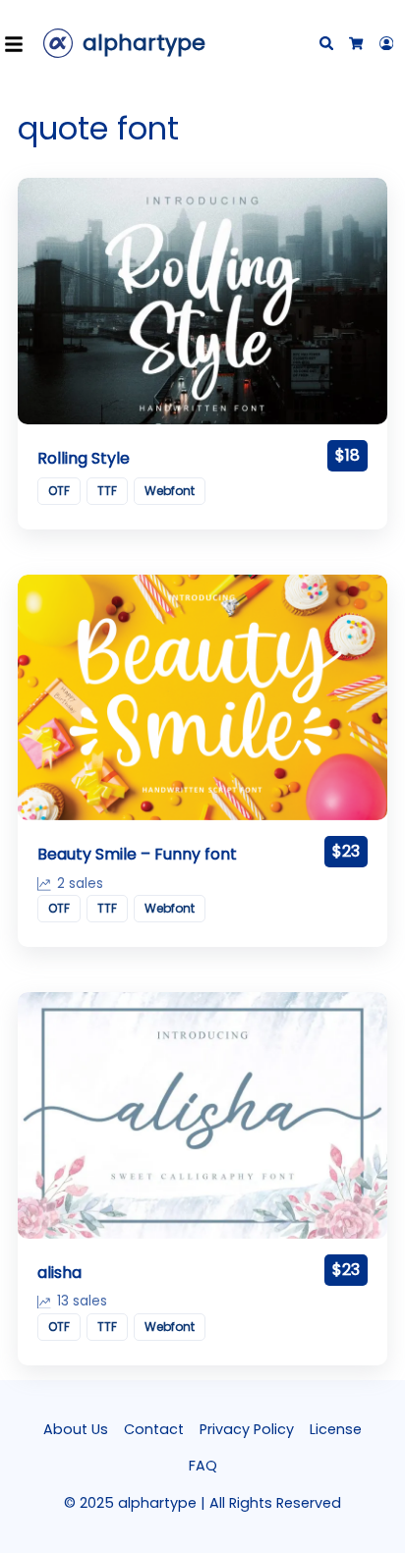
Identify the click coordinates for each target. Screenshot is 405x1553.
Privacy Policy (247, 1429)
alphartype (144, 43)
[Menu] (19, 43)
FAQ (203, 1465)
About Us (75, 1429)
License (336, 1429)
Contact (154, 1429)
